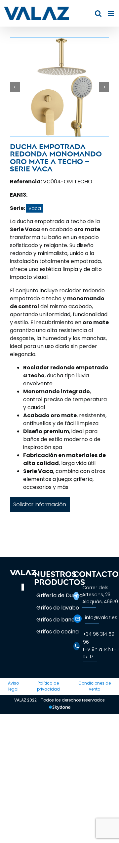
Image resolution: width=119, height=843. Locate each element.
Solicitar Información (39, 504)
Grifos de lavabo (57, 607)
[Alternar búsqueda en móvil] (98, 13)
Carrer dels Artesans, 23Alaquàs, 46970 (100, 594)
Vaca (34, 208)
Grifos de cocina (57, 631)
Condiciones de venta (94, 686)
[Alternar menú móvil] (111, 13)
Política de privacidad (48, 686)
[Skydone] (59, 708)
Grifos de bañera (58, 619)
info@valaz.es (101, 617)
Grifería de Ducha (59, 595)
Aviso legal (13, 686)
